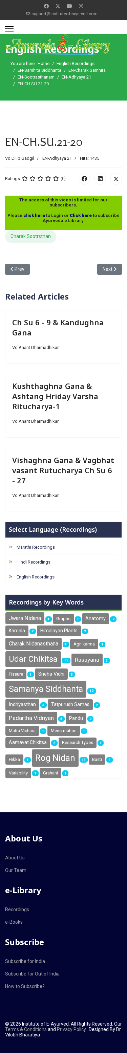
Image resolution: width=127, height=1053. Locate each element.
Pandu (76, 718)
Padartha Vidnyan (31, 718)
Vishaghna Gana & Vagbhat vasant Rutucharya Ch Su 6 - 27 (63, 470)
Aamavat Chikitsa (28, 742)
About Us (15, 857)
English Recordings (36, 576)
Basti (97, 759)
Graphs (63, 618)
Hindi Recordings (33, 562)
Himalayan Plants (59, 630)
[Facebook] (46, 6)
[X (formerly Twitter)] (116, 178)
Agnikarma (84, 643)
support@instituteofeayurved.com (64, 13)
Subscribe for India (25, 961)
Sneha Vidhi (51, 674)
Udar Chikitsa (33, 659)
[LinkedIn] (100, 178)
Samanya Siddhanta (46, 689)
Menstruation (64, 730)
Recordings (17, 909)
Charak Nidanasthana (33, 643)
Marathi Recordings (36, 547)
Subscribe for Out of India (32, 974)
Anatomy (95, 618)
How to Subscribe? (25, 986)
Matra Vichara (22, 730)
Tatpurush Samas (70, 704)
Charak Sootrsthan (30, 236)
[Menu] (9, 28)
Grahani (50, 772)
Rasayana (87, 659)
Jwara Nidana (25, 618)
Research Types (77, 742)
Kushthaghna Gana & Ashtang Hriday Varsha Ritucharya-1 (55, 396)
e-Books (14, 922)
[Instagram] (81, 6)
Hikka (14, 759)
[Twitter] (58, 6)
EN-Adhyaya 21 (57, 158)
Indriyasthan (22, 704)
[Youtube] (69, 6)
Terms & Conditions (26, 1029)
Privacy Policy (71, 1029)
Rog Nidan (55, 758)
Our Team (15, 870)
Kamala (17, 630)
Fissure (16, 674)
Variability (18, 772)
